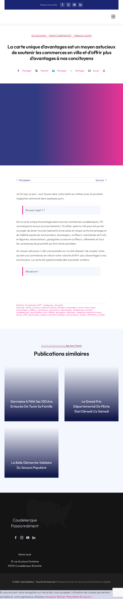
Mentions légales (103, 581)
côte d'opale (66, 310)
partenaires (34, 314)
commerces (43, 310)
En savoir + (86, 596)
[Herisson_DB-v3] (22, 14)
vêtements (92, 314)
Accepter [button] (51, 596)
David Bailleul (40, 35)
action (28, 307)
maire (99, 312)
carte (80, 307)
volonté (101, 314)
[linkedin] (80, 5)
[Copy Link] (104, 71)
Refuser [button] (61, 596)
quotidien (61, 314)
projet (43, 314)
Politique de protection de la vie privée (74, 581)
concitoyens (54, 310)
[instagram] (68, 5)
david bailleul (36, 312)
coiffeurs (33, 310)
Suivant (100, 180)
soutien (83, 314)
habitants (71, 312)
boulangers (72, 307)
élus (45, 312)
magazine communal (86, 312)
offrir (25, 314)
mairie (19, 314)
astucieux (36, 307)
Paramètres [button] (73, 596)
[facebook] (62, 5)
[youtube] (74, 5)
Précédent (25, 180)
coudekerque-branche (83, 310)
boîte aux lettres (49, 307)
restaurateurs (72, 314)
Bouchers (62, 307)
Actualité (88, 35)
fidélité (51, 312)
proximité (51, 314)
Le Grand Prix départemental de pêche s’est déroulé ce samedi (91, 406)
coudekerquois (22, 312)
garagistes (61, 312)
